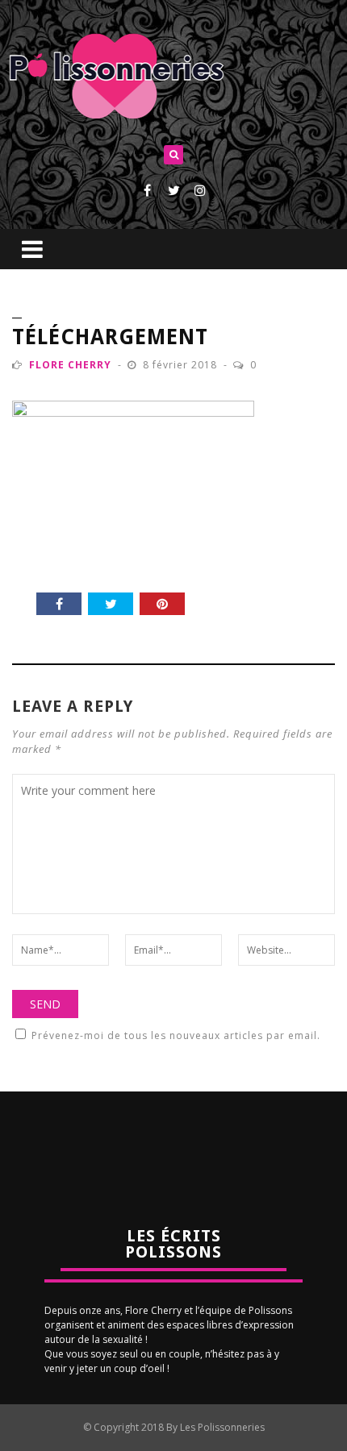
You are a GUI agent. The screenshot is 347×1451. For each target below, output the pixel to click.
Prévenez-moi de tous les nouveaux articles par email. (175, 1035)
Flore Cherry (70, 365)
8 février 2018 (181, 365)
